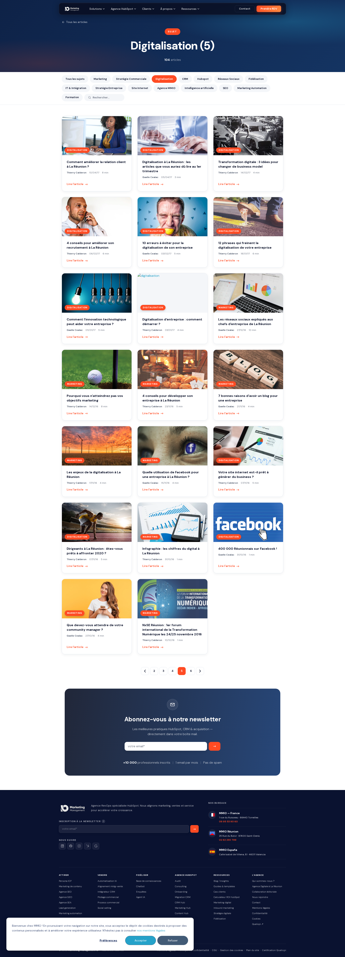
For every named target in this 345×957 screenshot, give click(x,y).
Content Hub (181, 913)
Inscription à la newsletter (93, 821)
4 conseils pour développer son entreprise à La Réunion (167, 398)
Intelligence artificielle (199, 88)
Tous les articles (76, 22)
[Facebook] (70, 846)
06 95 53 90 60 (228, 821)
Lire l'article (77, 184)
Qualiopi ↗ (257, 924)
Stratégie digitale (222, 913)
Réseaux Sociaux (228, 79)
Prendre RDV (269, 8)
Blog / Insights (221, 881)
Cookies (256, 918)
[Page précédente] (145, 671)
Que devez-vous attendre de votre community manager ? (95, 627)
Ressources (188, 9)
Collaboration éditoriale (264, 891)
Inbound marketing (224, 908)
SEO (225, 88)
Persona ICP (65, 881)
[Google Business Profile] (95, 846)
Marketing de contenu (70, 886)
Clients (146, 9)
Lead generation (67, 908)
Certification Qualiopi (274, 950)
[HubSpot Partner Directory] (87, 846)
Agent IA (140, 897)
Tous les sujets (74, 79)
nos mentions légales (151, 930)
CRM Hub (180, 902)
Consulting (180, 886)
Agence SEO (65, 891)
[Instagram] (79, 846)
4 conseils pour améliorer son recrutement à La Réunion (90, 245)
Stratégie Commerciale (131, 79)
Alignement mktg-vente (110, 886)
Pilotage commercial (108, 897)
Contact (244, 8)
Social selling (104, 908)
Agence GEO (65, 897)
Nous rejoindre (260, 897)
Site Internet (140, 88)
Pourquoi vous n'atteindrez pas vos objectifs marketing (95, 398)
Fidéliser (142, 875)
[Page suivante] (200, 671)
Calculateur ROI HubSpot (227, 897)
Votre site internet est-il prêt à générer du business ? (243, 474)
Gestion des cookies (231, 950)
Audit (178, 881)
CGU (214, 950)
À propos (166, 9)
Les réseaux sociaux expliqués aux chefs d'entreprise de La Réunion (245, 321)
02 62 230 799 (227, 839)
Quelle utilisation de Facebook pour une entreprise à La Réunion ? (170, 474)
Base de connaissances (148, 881)
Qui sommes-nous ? (263, 881)
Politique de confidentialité (194, 950)
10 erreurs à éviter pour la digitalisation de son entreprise (167, 245)
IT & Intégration (75, 88)
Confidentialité (259, 913)
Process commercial (108, 902)
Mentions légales (261, 908)
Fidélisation (256, 79)
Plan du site (252, 950)
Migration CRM (182, 897)
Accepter (141, 940)
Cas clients (220, 891)
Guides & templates (224, 886)
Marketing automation (70, 913)
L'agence (258, 875)
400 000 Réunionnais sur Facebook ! (247, 549)
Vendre (102, 875)
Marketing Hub (182, 908)
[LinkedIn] (62, 846)
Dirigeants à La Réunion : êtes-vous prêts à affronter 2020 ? (95, 551)
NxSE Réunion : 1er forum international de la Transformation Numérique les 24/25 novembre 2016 (172, 629)
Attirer (64, 875)
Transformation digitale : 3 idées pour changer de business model (248, 164)
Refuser (173, 940)
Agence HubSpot (122, 9)
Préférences (108, 940)
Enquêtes (141, 891)
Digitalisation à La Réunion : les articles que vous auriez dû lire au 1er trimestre (171, 166)
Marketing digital (222, 902)
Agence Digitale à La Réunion (267, 886)
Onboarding (181, 891)
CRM (185, 79)
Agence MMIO (166, 88)
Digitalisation (164, 79)
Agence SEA (65, 902)
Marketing (100, 79)
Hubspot (203, 79)
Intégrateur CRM (106, 891)
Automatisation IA (107, 881)
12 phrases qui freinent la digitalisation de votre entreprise (245, 245)
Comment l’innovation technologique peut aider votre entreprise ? (96, 321)
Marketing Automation (252, 88)
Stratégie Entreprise (108, 88)
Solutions (95, 9)
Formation (72, 97)
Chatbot (140, 886)
